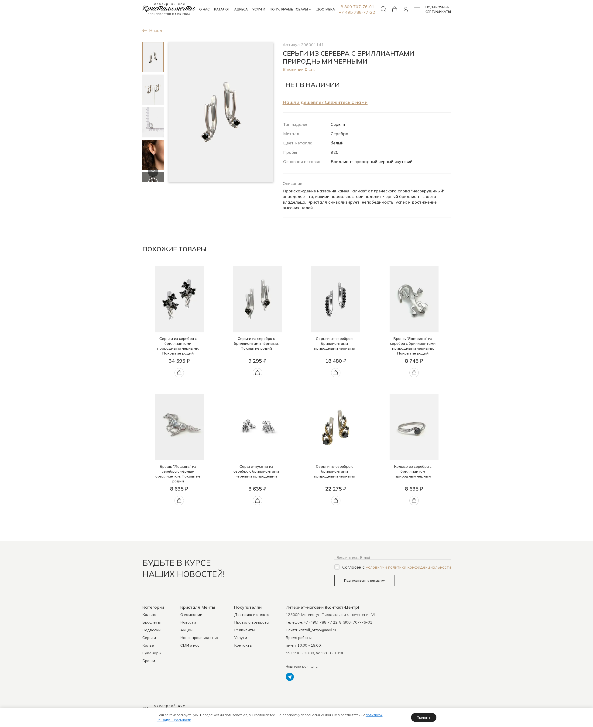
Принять (424, 717)
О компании (191, 614)
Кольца (149, 614)
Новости (188, 622)
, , (330, 614)
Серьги (149, 637)
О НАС (204, 9)
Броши (148, 660)
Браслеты (151, 622)
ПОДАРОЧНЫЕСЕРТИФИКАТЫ (438, 9)
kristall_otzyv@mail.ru (317, 630)
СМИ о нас (189, 645)
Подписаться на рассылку (364, 580)
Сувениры (151, 653)
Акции (186, 630)
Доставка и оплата (251, 614)
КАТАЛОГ (222, 9)
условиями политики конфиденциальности (408, 567)
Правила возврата (251, 622)
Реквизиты (244, 630)
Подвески (151, 630)
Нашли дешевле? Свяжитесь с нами (325, 102)
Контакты (243, 645)
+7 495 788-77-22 (357, 12)
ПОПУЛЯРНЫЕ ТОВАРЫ (289, 9)
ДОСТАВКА (325, 9)
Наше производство (199, 637)
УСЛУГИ (258, 9)
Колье (148, 645)
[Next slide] (153, 172)
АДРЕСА (241, 9)
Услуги (240, 637)
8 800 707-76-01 (357, 6)
